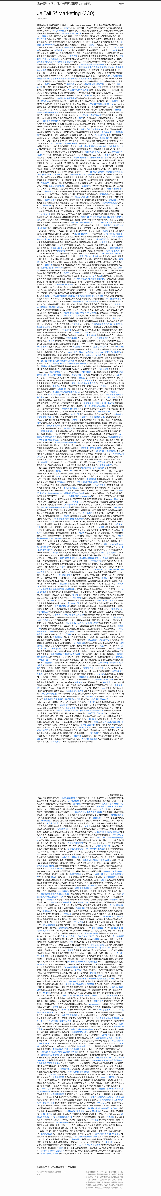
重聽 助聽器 (102, 411)
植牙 (47, 84)
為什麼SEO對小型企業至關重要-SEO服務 (64, 4)
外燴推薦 (75, 324)
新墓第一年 (48, 1117)
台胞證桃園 (68, 47)
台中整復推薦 (96, 561)
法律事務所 (66, 33)
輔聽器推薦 (103, 369)
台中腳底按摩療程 (113, 837)
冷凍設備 (99, 668)
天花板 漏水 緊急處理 (75, 984)
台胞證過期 (53, 59)
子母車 (48, 1021)
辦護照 (105, 231)
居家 (73, 383)
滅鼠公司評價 (97, 84)
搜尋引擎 (103, 809)
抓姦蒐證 (110, 1117)
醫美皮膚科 (76, 857)
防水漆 (46, 657)
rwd (72, 471)
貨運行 (101, 171)
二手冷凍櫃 (78, 922)
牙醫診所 (50, 899)
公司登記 (84, 417)
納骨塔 (87, 826)
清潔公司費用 (91, 279)
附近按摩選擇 (80, 313)
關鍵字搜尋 (46, 366)
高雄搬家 (101, 1097)
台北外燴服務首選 (105, 222)
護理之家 (45, 693)
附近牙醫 (113, 392)
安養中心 (108, 234)
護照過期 (104, 194)
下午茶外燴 (112, 67)
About (121, 4)
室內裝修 (115, 928)
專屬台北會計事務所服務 (72, 995)
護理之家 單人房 (82, 197)
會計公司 (47, 121)
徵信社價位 (76, 375)
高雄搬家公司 (71, 691)
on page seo (100, 947)
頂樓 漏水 (53, 1074)
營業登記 (75, 420)
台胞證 (40, 112)
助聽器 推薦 (93, 558)
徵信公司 (75, 414)
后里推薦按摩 (45, 1091)
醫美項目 (79, 970)
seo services (85, 496)
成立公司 (81, 623)
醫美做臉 (91, 702)
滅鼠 (58, 710)
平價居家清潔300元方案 (104, 403)
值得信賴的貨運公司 (55, 1150)
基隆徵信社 (70, 708)
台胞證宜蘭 (41, 78)
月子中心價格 (73, 1071)
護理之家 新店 (103, 600)
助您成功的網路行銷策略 (49, 174)
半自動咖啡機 (56, 143)
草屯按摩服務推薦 (90, 860)
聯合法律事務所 (107, 104)
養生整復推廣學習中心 (58, 589)
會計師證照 (95, 1145)
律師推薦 (67, 507)
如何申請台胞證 (90, 961)
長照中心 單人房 (52, 296)
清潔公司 (106, 1035)
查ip (38, 739)
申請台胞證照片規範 (49, 1153)
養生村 (51, 341)
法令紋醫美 (83, 727)
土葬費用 (113, 50)
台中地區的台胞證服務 (80, 812)
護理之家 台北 (109, 978)
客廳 (82, 614)
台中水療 (72, 981)
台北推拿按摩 (84, 146)
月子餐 (86, 995)
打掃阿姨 (66, 1009)
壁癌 (53, 877)
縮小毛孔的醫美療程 (89, 301)
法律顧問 (61, 250)
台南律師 (114, 899)
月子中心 (64, 936)
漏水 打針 (100, 451)
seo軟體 (66, 1052)
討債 (52, 521)
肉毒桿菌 (76, 654)
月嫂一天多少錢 (95, 978)
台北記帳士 (80, 1136)
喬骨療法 (116, 101)
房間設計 (55, 1021)
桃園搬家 (63, 296)
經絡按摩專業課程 (49, 894)
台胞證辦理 (86, 186)
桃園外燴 (113, 1077)
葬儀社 (100, 448)
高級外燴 (62, 389)
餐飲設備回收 (56, 248)
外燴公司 (113, 1088)
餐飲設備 (105, 132)
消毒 (111, 600)
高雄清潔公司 (76, 174)
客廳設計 (105, 1077)
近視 (109, 188)
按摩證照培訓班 (61, 442)
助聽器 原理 (69, 313)
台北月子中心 (50, 200)
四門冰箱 (40, 964)
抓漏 (71, 942)
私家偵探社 (54, 1055)
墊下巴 (67, 273)
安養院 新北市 (106, 465)
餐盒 (58, 476)
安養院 (80, 482)
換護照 (84, 217)
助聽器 (71, 589)
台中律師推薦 (42, 589)
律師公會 (64, 705)
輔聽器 (82, 533)
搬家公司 (93, 448)
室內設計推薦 (108, 253)
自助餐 (56, 360)
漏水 (100, 976)
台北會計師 (65, 710)
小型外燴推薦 (58, 868)
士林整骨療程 (90, 406)
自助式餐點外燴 (117, 815)
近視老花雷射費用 (88, 724)
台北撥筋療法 (96, 569)
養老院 (94, 1097)
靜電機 (55, 614)
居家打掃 (75, 1139)
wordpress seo (95, 1004)
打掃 (99, 87)
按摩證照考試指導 (112, 832)
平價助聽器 (61, 482)
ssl (100, 276)
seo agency (99, 352)
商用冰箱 (77, 301)
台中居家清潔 (79, 643)
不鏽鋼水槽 (77, 346)
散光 (98, 674)
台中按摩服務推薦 (114, 394)
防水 (103, 674)
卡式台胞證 (87, 174)
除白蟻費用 (67, 902)
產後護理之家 (84, 1145)
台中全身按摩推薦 (104, 1018)
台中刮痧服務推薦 (55, 493)
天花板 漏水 (81, 908)
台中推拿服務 (58, 30)
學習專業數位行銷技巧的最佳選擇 (67, 1049)
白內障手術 (80, 947)
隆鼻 (88, 623)
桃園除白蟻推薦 (59, 392)
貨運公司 (60, 471)
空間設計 (62, 575)
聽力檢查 (55, 121)
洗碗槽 (80, 691)
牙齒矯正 (47, 911)
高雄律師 (115, 188)
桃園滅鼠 (78, 682)
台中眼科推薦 (85, 372)
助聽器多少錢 (94, 157)
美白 (39, 668)
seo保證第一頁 (76, 502)
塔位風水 (56, 386)
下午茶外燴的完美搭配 (92, 115)
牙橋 (98, 806)
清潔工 (40, 155)
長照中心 (89, 78)
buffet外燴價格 (98, 1060)
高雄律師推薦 (86, 64)
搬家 (43, 431)
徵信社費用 (66, 329)
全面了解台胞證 (56, 538)
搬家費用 (91, 383)
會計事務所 (87, 513)
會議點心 (72, 442)
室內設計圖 (46, 507)
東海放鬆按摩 (107, 1108)
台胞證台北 (49, 662)
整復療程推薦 (65, 1069)
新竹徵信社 (119, 253)
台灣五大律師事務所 (111, 569)
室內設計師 (61, 98)
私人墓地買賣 (57, 1052)
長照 (102, 645)
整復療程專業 (57, 507)
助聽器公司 (46, 205)
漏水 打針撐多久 (110, 217)
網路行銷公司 (42, 730)
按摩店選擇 (79, 518)
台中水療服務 (53, 78)
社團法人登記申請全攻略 (88, 256)
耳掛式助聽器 (56, 654)
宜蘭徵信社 (46, 1088)
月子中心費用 (104, 662)
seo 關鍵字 (76, 33)
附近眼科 (112, 411)
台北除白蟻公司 (105, 860)
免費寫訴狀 (46, 267)
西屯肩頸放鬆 (47, 1134)
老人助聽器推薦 (91, 933)
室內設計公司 (93, 713)
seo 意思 (94, 1119)
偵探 (119, 217)
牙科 (115, 834)
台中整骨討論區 (116, 905)
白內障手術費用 (57, 363)
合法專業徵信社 (63, 829)
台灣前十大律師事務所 (80, 710)
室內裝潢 (74, 1052)
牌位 (119, 648)
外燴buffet (93, 885)
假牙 (45, 228)
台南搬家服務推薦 (70, 143)
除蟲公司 (101, 995)
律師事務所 (57, 61)
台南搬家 (96, 129)
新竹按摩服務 (62, 1122)
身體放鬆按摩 (99, 468)
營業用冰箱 (102, 279)
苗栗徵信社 (88, 888)
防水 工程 (101, 837)
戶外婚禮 (50, 1102)
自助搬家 (43, 307)
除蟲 (115, 1108)
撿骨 (39, 423)
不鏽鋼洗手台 (64, 78)
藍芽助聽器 (88, 403)
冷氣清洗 (103, 242)
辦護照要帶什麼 (66, 1117)
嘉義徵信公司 (72, 798)
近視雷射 (118, 109)
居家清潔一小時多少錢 (114, 1097)
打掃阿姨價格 (71, 338)
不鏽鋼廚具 (77, 736)
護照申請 (88, 95)
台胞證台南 (83, 676)
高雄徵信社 (96, 1111)
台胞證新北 (97, 818)
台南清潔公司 (53, 307)
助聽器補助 (109, 171)
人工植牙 (76, 315)
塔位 (109, 947)
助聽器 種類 (74, 496)
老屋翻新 (67, 493)
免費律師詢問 (96, 812)
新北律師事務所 (110, 877)
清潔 (52, 600)
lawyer (71, 352)
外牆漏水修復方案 (115, 803)
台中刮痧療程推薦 (109, 552)
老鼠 (121, 188)
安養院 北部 (101, 1038)
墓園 (96, 722)
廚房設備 (117, 1026)
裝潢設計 (116, 146)
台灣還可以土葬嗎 (80, 332)
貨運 (64, 798)
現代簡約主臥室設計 (88, 222)
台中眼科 (94, 171)
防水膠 (93, 973)
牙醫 (39, 612)
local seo (63, 614)
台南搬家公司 (102, 338)
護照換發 (47, 214)
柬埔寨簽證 (91, 335)
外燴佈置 (77, 803)
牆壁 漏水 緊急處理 (99, 699)
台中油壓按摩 (43, 346)
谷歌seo (63, 566)
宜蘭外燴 (99, 846)
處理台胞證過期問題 (75, 1111)
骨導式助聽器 (105, 1100)
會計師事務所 (100, 135)
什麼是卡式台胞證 (66, 360)
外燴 (77, 296)
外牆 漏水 (51, 1012)
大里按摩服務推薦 (79, 1032)
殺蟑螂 (50, 550)
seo (103, 688)
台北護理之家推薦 (69, 1015)
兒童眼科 (89, 1136)
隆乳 (120, 76)
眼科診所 (104, 157)
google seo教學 (90, 849)
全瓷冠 (70, 950)
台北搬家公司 (73, 603)
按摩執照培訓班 (57, 1094)
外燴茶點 (117, 352)
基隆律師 (51, 925)
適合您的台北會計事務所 (98, 640)
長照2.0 (44, 36)
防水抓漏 (93, 719)
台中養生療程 (92, 733)
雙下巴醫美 (41, 39)
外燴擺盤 (45, 1055)
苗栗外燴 (58, 50)
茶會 (120, 1038)
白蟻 (66, 28)
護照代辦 (94, 623)
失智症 (54, 902)
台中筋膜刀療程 (98, 944)
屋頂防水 (43, 493)
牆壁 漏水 (79, 888)
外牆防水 (106, 682)
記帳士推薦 (101, 406)
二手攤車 (114, 499)
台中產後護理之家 (52, 439)
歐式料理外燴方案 (73, 699)
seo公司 (100, 1102)
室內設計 (101, 849)
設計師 (44, 1150)
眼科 (108, 138)
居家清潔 (84, 296)
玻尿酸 (102, 138)
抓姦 (39, 854)
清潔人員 (88, 380)
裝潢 (45, 699)
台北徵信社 (63, 928)
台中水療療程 (111, 451)
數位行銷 (116, 318)
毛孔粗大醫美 (108, 679)
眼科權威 (71, 961)
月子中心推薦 (52, 823)
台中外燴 (117, 507)
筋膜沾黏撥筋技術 (56, 186)
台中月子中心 (114, 1134)
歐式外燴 (77, 597)
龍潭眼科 (118, 1060)
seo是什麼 (68, 428)
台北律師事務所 (63, 894)
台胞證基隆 (96, 324)
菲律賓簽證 (44, 538)
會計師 (70, 61)
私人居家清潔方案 (71, 487)
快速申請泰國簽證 (44, 61)
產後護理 (110, 1060)
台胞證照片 (57, 637)
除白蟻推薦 (81, 363)
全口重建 (47, 992)
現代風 (88, 84)
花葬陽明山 (71, 98)
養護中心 (107, 544)
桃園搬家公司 (75, 408)
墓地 (64, 61)
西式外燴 (111, 397)
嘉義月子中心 (117, 916)
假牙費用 (84, 448)
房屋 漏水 (110, 1142)
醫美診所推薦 (82, 978)
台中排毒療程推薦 (95, 217)
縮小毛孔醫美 (75, 874)
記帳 (118, 375)
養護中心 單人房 (112, 250)
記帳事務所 (106, 225)
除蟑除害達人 (50, 437)
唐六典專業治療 (53, 425)
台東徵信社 (72, 56)
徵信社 (75, 595)
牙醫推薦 (66, 408)
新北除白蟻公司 (107, 806)
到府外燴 (94, 146)
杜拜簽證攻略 (81, 383)
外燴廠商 (106, 155)
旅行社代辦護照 (54, 394)
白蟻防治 (71, 296)
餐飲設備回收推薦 (66, 518)
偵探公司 (93, 44)
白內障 (71, 936)
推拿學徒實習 (97, 928)
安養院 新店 (82, 67)
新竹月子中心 (112, 1038)
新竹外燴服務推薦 (81, 157)
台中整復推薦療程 (113, 298)
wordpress (56, 648)
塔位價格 (108, 846)
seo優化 (91, 296)
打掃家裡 (45, 183)
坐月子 (40, 214)
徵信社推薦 (86, 468)
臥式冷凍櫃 (113, 76)
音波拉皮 (53, 693)
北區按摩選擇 (57, 267)
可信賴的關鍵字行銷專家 (78, 90)
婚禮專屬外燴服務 (51, 112)
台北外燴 (49, 265)
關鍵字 (67, 516)
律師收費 (50, 417)
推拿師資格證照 (102, 1134)
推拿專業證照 (59, 1077)
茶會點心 (105, 578)
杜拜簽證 (115, 225)
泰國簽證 (70, 84)
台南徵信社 (81, 1046)
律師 (72, 631)
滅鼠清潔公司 (71, 623)
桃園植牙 (96, 939)
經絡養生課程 (116, 248)
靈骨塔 (55, 1007)
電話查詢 (49, 431)
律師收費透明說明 (55, 699)
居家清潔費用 (65, 558)
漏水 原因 (92, 276)
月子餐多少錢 (79, 279)
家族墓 (104, 803)
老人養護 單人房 (78, 78)
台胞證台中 (105, 386)
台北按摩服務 (74, 801)
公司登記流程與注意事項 (113, 722)
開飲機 (55, 518)
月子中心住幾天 (78, 493)
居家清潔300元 (70, 504)
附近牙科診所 (70, 363)
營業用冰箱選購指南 (45, 865)
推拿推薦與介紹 (116, 609)
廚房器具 (91, 67)
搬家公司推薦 (116, 727)
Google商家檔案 (71, 967)
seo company (83, 902)
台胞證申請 (65, 583)
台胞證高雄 (44, 547)
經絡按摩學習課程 (91, 482)
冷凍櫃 (44, 462)
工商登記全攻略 (53, 1063)
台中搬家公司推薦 (75, 849)
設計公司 (99, 874)
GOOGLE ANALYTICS (84, 936)
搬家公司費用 (47, 360)
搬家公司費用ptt (81, 234)
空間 (51, 868)
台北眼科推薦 (111, 995)
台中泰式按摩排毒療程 (112, 871)
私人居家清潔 (101, 67)
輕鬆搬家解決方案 (97, 417)
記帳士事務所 (47, 1114)
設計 (48, 902)
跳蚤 (95, 1136)
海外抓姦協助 (79, 352)
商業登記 (93, 995)
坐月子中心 (98, 1001)
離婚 (61, 1148)
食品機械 (90, 352)
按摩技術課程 (99, 64)
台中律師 (67, 315)
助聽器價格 (106, 916)
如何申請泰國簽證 (92, 152)
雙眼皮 (69, 634)
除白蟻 (104, 880)
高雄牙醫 (112, 200)
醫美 (81, 118)
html (101, 713)
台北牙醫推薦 (101, 1057)
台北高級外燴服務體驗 (64, 284)
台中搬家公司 (117, 152)
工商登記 (101, 462)
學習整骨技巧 (87, 129)
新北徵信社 (84, 1071)
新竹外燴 (45, 101)
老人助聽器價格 (105, 146)
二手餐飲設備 (100, 239)
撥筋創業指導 (55, 372)
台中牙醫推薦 (94, 104)
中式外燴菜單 (99, 485)
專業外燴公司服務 (94, 355)
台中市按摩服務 (97, 710)
